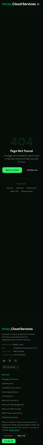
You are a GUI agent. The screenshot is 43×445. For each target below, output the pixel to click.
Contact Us (32, 170)
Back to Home (12, 170)
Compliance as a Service (11, 388)
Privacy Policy (14, 430)
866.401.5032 (18, 351)
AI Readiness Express (10, 417)
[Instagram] (15, 360)
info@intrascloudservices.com (25, 348)
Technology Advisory (10, 392)
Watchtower (31, 188)
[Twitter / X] (10, 360)
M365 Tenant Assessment (12, 413)
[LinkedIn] (4, 360)
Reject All (21, 436)
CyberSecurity (7, 383)
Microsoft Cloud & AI (10, 400)
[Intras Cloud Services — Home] (19, 4)
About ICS (14, 191)
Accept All (8, 441)
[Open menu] (38, 4)
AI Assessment (27, 191)
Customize (8, 436)
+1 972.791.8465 (19, 355)
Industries (20, 188)
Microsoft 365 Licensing (11, 409)
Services (10, 188)
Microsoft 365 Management (13, 405)
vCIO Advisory (7, 396)
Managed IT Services (10, 379)
